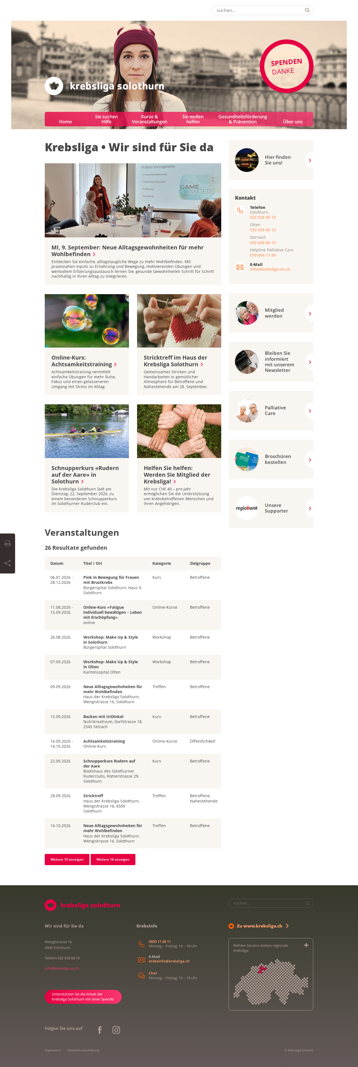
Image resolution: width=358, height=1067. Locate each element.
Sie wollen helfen (193, 119)
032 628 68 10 (263, 217)
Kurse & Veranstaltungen (149, 119)
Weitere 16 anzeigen (112, 859)
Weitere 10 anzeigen (67, 859)
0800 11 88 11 (160, 941)
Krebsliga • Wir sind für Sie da (129, 147)
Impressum (53, 1050)
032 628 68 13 (263, 229)
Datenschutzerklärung (83, 1050)
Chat (153, 973)
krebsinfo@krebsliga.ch (169, 961)
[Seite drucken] (7, 543)
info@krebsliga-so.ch (270, 269)
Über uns (293, 121)
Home (65, 121)
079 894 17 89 (263, 255)
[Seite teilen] (7, 563)
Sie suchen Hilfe (106, 119)
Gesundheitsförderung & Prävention (242, 119)
